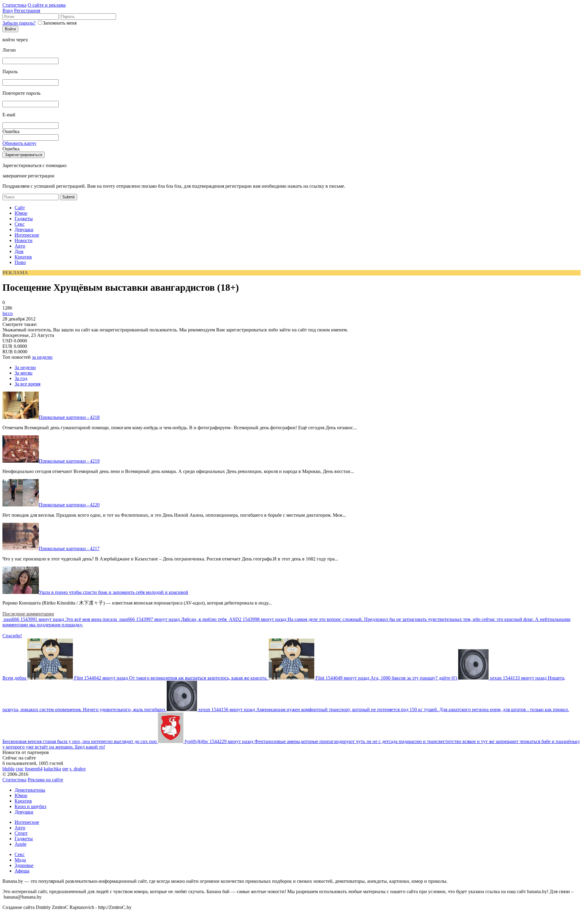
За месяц (23, 372)
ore (65, 768)
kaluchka (52, 768)
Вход (7, 10)
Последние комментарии (28, 613)
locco (7, 313)
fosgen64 (34, 768)
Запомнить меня (60, 23)
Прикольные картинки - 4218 (69, 417)
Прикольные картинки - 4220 (69, 504)
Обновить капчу (19, 143)
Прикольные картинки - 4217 (69, 548)
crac (20, 768)
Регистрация (27, 10)
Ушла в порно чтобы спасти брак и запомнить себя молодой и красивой (113, 592)
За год (21, 378)
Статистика (14, 5)
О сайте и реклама (47, 5)
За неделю (25, 367)
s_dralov (78, 768)
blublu (8, 768)
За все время (27, 383)
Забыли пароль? (19, 23)
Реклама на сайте (45, 779)
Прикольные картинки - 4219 (69, 461)
